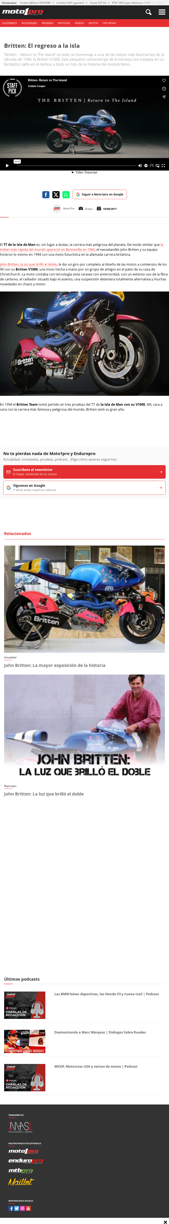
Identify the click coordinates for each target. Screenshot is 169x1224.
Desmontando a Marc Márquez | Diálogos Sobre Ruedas (100, 1032)
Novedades (29, 23)
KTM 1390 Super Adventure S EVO (131, 3)
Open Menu (162, 12)
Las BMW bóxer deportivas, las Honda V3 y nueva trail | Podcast (106, 994)
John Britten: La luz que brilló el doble (44, 794)
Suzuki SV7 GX (98, 3)
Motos (93, 23)
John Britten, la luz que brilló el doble (28, 264)
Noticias (64, 23)
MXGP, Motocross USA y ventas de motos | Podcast (95, 1066)
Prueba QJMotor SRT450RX (35, 3)
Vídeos (79, 23)
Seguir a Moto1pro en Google (102, 194)
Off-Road (109, 23)
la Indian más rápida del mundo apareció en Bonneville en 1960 (81, 247)
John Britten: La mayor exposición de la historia (55, 665)
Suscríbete (9, 23)
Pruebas (47, 23)
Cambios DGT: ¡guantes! (70, 3)
